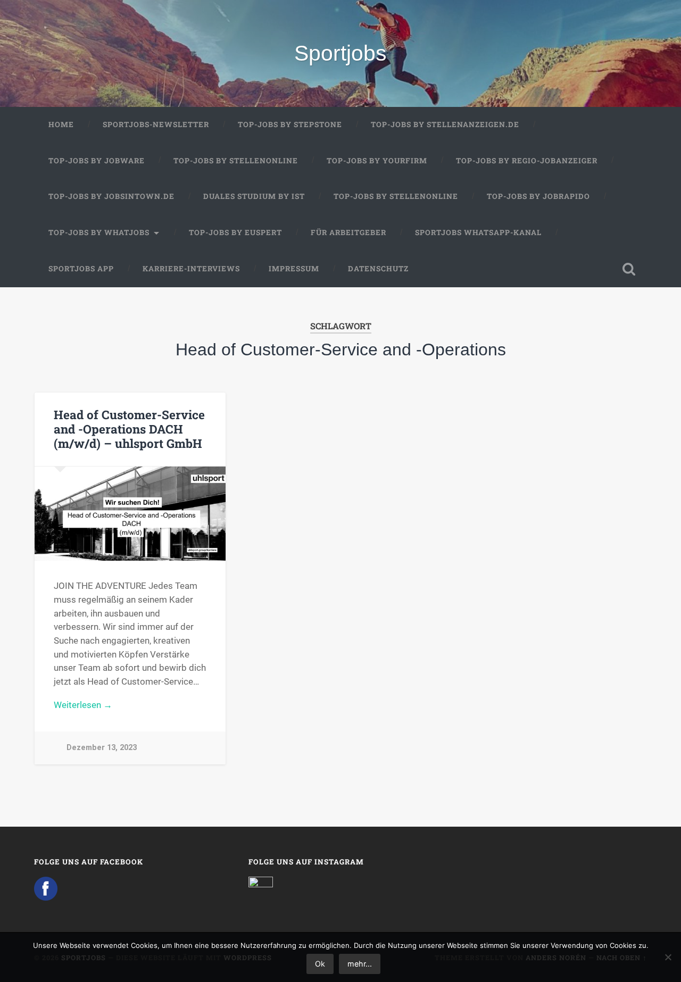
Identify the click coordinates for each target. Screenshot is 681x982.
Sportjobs (340, 53)
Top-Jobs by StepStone (290, 124)
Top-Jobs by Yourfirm (377, 160)
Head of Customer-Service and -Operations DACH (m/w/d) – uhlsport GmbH (129, 428)
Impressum (294, 268)
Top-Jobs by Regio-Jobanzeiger (526, 160)
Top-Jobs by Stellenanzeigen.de (445, 124)
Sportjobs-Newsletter (156, 124)
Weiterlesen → (83, 705)
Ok (320, 963)
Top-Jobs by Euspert (235, 232)
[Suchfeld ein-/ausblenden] (629, 269)
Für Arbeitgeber (348, 232)
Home (61, 124)
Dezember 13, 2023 (102, 747)
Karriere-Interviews (191, 268)
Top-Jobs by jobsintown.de (111, 196)
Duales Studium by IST (254, 196)
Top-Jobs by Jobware (96, 160)
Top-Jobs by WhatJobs (99, 232)
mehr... (359, 963)
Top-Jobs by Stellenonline (235, 160)
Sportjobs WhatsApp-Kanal (478, 232)
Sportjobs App (81, 268)
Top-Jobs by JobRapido (538, 196)
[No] (667, 957)
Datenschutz (378, 268)
